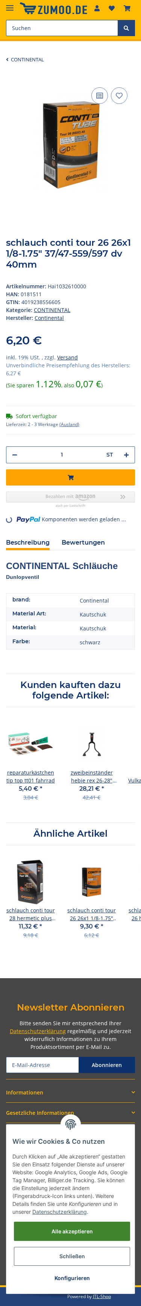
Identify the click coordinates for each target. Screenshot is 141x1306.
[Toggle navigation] (10, 4)
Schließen (72, 1256)
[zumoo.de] (53, 8)
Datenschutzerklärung (38, 1031)
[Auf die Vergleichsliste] (99, 95)
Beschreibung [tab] (28, 542)
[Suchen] (126, 28)
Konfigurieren (72, 1278)
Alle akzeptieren (72, 1231)
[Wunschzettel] (111, 8)
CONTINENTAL (52, 310)
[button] (97, 8)
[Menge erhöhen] (126, 455)
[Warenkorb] (127, 8)
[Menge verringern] (14, 455)
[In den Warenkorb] (70, 477)
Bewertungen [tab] (83, 542)
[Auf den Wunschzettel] (119, 95)
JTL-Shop (102, 1296)
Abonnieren (107, 1065)
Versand (67, 357)
